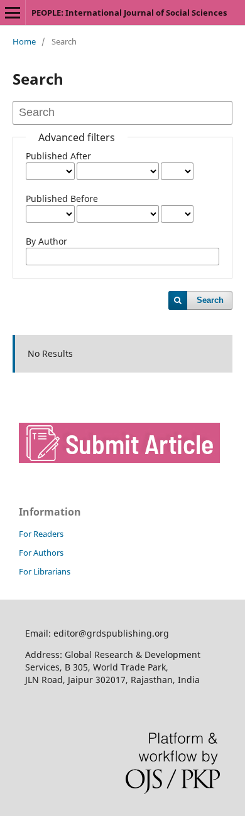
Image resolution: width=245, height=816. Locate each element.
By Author (46, 241)
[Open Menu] (12, 12)
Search (210, 300)
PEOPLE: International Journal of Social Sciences (129, 12)
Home (24, 41)
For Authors (41, 552)
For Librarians (44, 571)
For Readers (41, 533)
